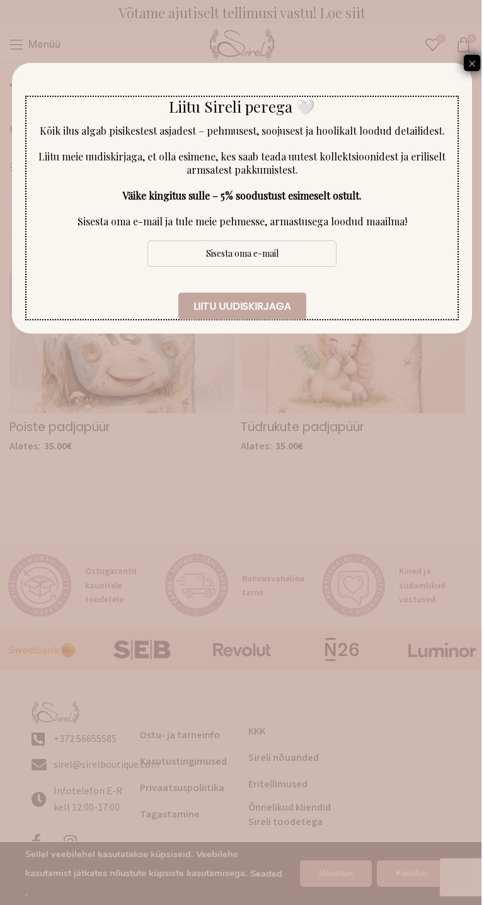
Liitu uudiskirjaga (242, 306)
